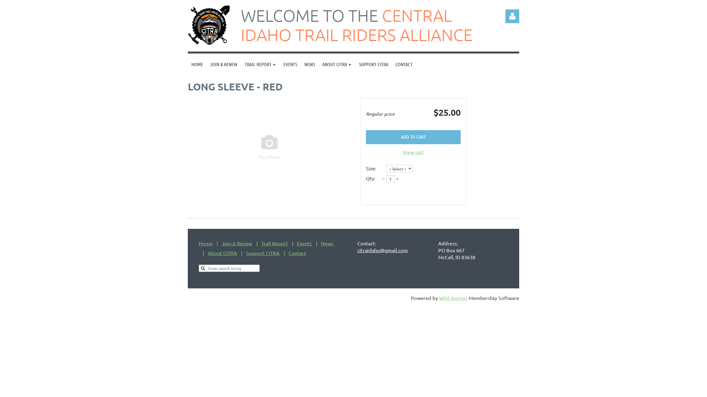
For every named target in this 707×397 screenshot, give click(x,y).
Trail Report (274, 243)
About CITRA (222, 253)
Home (206, 243)
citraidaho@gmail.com (382, 250)
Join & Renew (237, 243)
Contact (297, 253)
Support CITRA (262, 253)
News (327, 243)
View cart (413, 152)
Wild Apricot (453, 298)
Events (304, 243)
